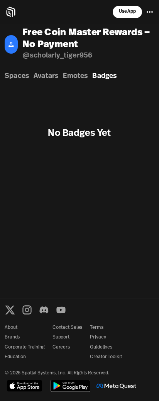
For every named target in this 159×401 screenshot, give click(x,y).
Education (15, 357)
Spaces (17, 76)
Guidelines (101, 347)
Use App (127, 11)
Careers (61, 347)
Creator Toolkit (106, 357)
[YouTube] (61, 310)
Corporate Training (25, 347)
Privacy (98, 337)
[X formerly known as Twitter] (10, 310)
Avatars (46, 76)
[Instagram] (27, 310)
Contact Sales (67, 327)
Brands (12, 337)
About (11, 327)
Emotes (75, 76)
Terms (96, 327)
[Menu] (149, 12)
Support (60, 337)
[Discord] (44, 310)
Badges (104, 76)
